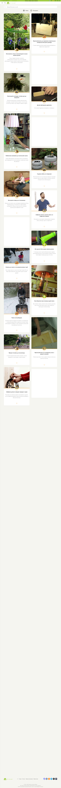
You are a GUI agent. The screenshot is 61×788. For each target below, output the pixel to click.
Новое (27, 10)
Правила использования (29, 778)
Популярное (35, 10)
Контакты (23, 778)
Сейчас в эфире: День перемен (31, 0)
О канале (20, 778)
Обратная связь (35, 778)
